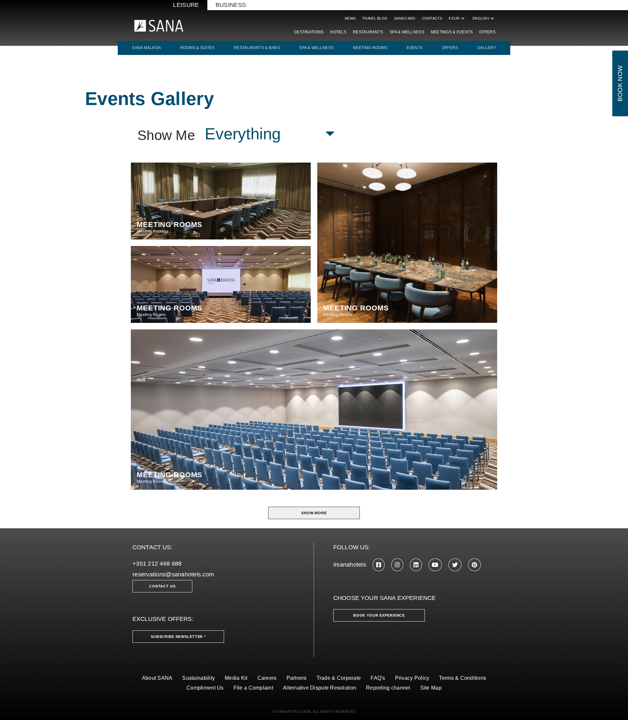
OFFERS (450, 47)
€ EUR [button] (457, 18)
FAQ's (378, 678)
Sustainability (198, 678)
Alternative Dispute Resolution (319, 688)
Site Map (431, 688)
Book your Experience (379, 615)
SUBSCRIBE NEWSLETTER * (178, 637)
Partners (297, 678)
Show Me (166, 135)
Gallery (486, 47)
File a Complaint (253, 688)
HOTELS (338, 32)
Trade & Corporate (339, 678)
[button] (269, 134)
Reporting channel (388, 688)
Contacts (432, 18)
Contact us (162, 586)
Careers (267, 678)
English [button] (484, 18)
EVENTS (415, 47)
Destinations (308, 32)
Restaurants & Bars (257, 47)
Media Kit (236, 678)
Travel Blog (375, 18)
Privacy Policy (412, 678)
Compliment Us (205, 688)
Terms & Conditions (462, 678)
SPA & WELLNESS (316, 47)
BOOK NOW (620, 83)
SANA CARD (404, 18)
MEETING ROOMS (370, 47)
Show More (314, 513)
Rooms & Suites (197, 47)
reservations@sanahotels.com (173, 574)
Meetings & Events (452, 32)
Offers (487, 32)
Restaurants (368, 32)
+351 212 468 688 (157, 563)
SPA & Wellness (407, 32)
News (350, 18)
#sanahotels (349, 564)
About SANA (157, 678)
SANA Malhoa (146, 47)
